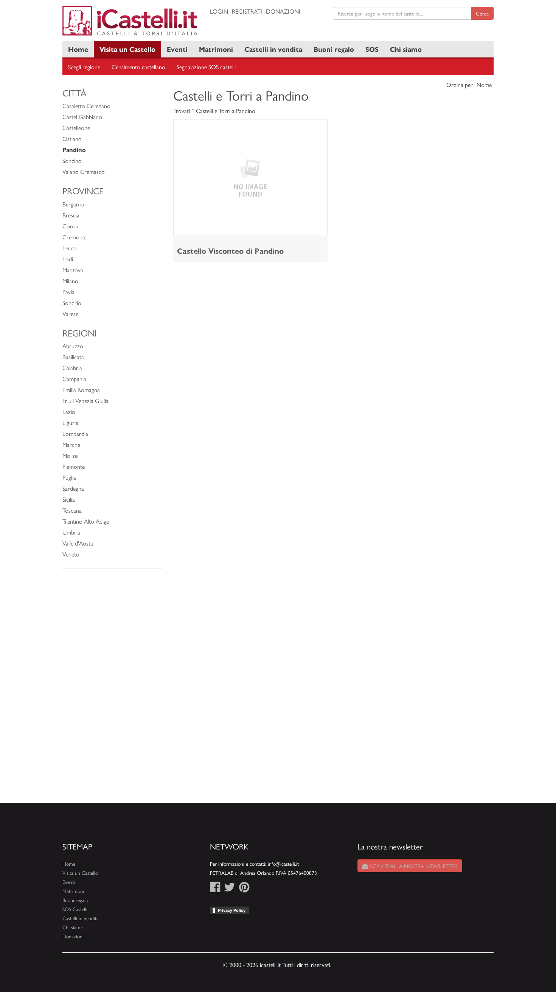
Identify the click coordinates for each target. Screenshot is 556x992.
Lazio (68, 411)
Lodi (67, 258)
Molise (70, 455)
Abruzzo (72, 345)
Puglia (69, 477)
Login (219, 11)
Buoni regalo (334, 49)
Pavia (68, 291)
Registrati (247, 11)
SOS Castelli (74, 909)
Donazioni (283, 11)
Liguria (70, 422)
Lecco (69, 247)
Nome (484, 84)
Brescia (70, 215)
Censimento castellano (138, 66)
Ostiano (72, 138)
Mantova (72, 269)
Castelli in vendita (273, 49)
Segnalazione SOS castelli (206, 66)
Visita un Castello (127, 49)
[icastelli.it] (130, 20)
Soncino (72, 160)
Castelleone (76, 127)
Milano (70, 280)
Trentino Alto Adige (85, 521)
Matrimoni (216, 49)
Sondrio (71, 302)
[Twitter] (229, 889)
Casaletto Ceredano (86, 105)
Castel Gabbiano (82, 116)
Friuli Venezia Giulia (85, 400)
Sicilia (68, 499)
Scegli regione (84, 66)
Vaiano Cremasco (83, 171)
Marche (71, 444)
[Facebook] (215, 889)
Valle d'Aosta (77, 543)
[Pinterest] (244, 889)
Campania (74, 378)
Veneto (70, 554)
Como (70, 226)
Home (78, 49)
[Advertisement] (112, 689)
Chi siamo (406, 49)
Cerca (482, 13)
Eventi (177, 49)
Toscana (72, 510)
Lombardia (75, 433)
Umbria (71, 532)
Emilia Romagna (81, 389)
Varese (70, 313)
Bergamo (73, 204)
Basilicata (73, 356)
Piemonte (73, 466)
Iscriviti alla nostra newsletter (412, 866)
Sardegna (73, 488)
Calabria (72, 367)
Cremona (73, 236)
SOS (372, 49)
